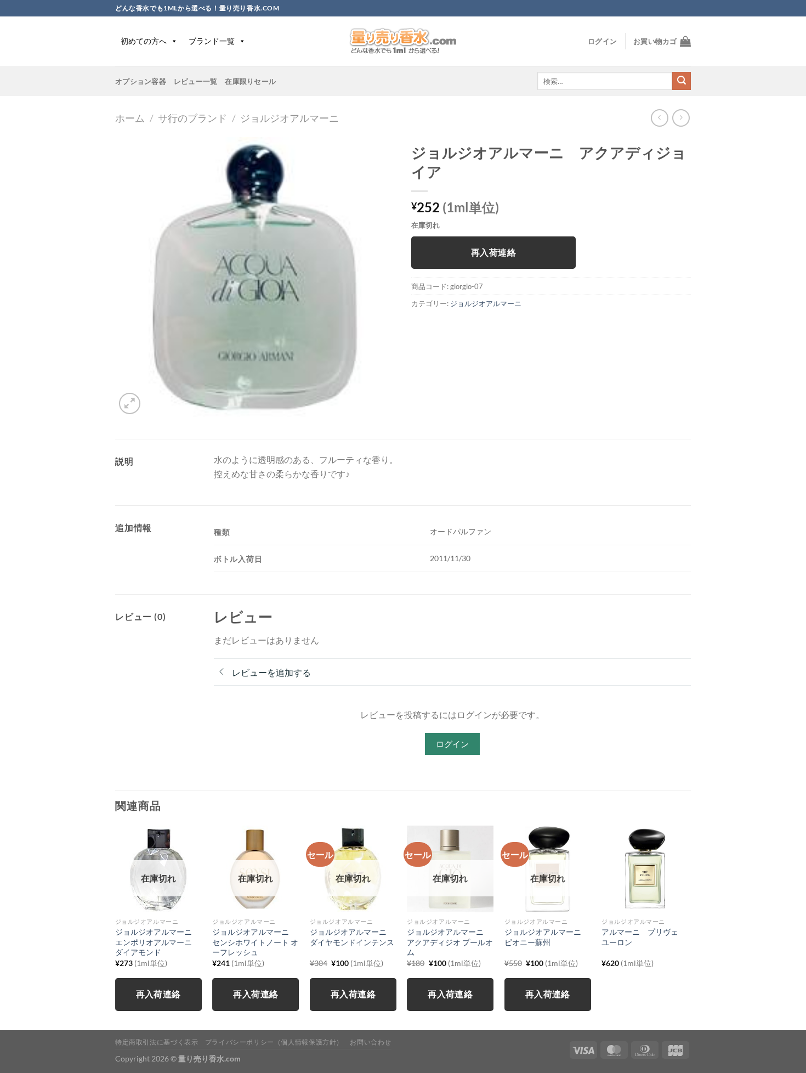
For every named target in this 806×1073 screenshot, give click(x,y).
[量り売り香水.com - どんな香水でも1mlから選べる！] (403, 41)
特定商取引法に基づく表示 (156, 1042)
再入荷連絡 (493, 252)
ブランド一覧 (212, 41)
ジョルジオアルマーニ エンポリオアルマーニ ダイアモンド (157, 942)
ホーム (130, 118)
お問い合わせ (370, 1042)
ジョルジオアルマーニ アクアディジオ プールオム (450, 942)
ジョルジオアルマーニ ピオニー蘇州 (546, 937)
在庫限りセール (250, 81)
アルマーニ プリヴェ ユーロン (643, 937)
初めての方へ (144, 41)
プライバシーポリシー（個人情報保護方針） (274, 1042)
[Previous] (115, 926)
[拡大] (129, 403)
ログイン (452, 744)
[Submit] (681, 81)
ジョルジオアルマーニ (289, 118)
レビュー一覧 (196, 81)
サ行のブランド (192, 118)
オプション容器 (140, 81)
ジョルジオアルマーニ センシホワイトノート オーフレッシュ (255, 942)
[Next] (687, 926)
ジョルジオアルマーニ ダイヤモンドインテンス (352, 937)
